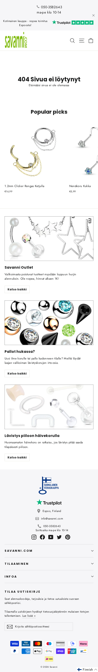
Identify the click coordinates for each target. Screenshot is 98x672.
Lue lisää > (29, 616)
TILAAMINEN (17, 564)
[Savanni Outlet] (49, 238)
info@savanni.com (52, 519)
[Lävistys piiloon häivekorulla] (49, 407)
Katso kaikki (17, 289)
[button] (87, 669)
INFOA (11, 576)
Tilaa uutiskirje (22, 591)
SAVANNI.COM (19, 551)
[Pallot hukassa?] (49, 322)
